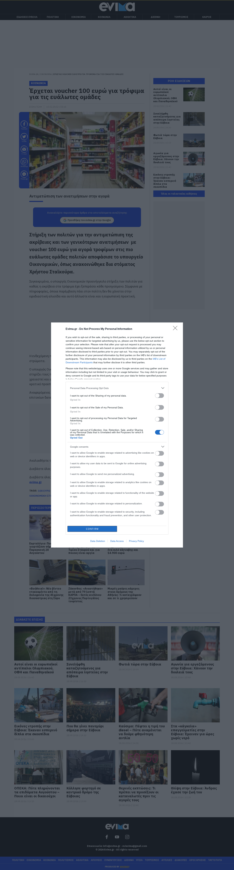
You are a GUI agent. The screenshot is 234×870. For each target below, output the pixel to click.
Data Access (117, 541)
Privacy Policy (136, 541)
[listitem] (117, 388)
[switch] (159, 395)
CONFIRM (92, 529)
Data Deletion (97, 541)
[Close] (176, 329)
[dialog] (117, 435)
